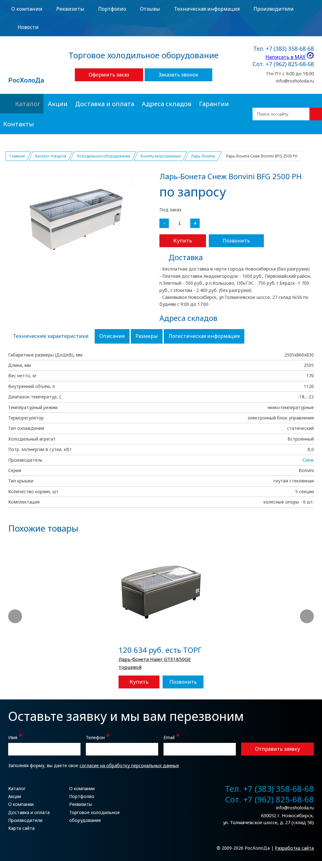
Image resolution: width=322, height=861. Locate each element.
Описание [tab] (112, 336)
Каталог (27, 104)
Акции (58, 104)
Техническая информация (207, 8)
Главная (17, 156)
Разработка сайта (294, 848)
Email (172, 737)
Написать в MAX (285, 57)
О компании (26, 8)
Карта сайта (21, 828)
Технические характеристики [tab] (51, 336)
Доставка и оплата (104, 104)
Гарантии (214, 104)
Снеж (308, 460)
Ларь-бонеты (203, 156)
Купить (182, 240)
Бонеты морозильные (161, 156)
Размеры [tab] (147, 336)
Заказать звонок (178, 74)
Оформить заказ (109, 74)
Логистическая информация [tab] (204, 336)
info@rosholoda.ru (295, 81)
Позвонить (236, 240)
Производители (273, 8)
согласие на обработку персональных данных (129, 765)
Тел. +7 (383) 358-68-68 (283, 49)
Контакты (18, 124)
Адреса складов (167, 104)
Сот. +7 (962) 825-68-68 (283, 64)
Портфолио (112, 8)
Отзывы (150, 8)
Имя (15, 737)
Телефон (98, 737)
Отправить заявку (277, 748)
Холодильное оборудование (103, 156)
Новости (28, 27)
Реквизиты (70, 8)
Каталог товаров (50, 156)
